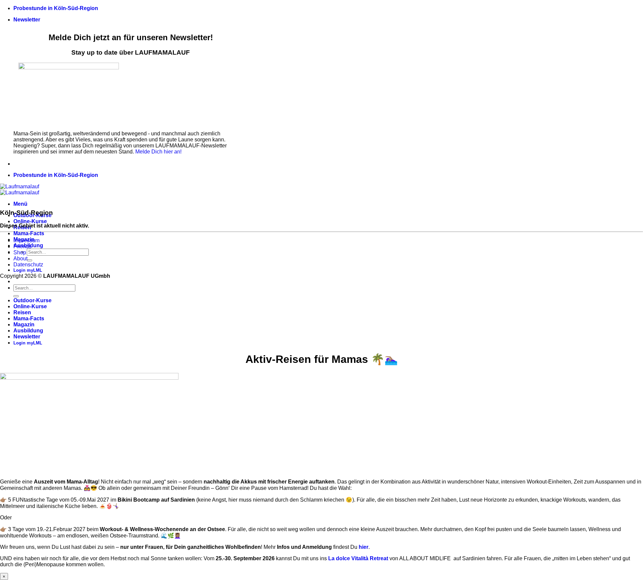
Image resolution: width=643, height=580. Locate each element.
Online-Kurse (30, 221)
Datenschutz (28, 264)
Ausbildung (28, 330)
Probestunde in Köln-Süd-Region (55, 8)
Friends (22, 246)
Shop (19, 252)
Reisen (22, 312)
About (20, 258)
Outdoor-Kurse (32, 300)
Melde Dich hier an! (158, 151)
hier (363, 547)
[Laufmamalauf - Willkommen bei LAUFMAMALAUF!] (19, 189)
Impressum (26, 240)
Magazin (23, 324)
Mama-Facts (28, 233)
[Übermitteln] (29, 260)
